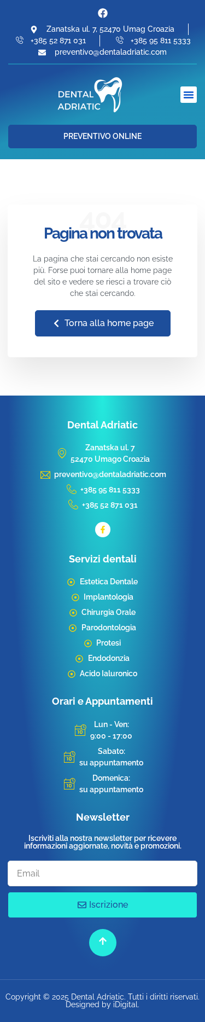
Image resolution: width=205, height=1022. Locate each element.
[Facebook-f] (102, 529)
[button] (188, 94)
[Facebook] (103, 13)
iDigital (125, 1004)
